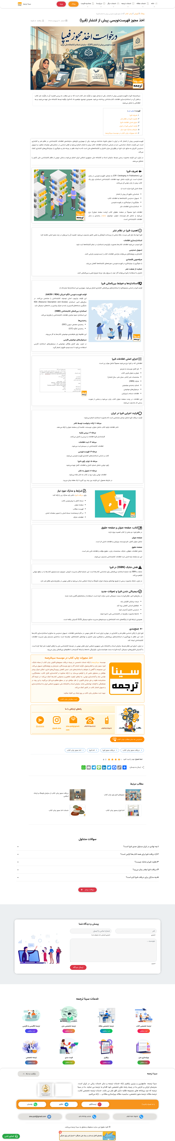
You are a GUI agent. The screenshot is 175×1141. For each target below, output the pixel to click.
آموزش (136, 13)
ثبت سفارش (143, 1031)
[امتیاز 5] (106, 759)
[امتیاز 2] (116, 759)
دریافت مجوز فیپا (108, 750)
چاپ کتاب (128, 13)
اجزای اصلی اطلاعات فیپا (128, 122)
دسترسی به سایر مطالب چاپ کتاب (129, 739)
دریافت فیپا (79, 495)
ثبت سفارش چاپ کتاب (68, 699)
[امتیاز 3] (112, 759)
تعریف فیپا (133, 115)
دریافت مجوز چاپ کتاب (131, 750)
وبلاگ (142, 13)
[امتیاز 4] (109, 759)
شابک (104, 215)
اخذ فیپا (91, 750)
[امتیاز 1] (119, 759)
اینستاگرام (92, 1104)
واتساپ (29, 1104)
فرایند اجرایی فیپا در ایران (128, 126)
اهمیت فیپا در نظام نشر (128, 118)
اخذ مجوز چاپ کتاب (74, 750)
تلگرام (61, 1104)
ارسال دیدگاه (78, 967)
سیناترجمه (95, 662)
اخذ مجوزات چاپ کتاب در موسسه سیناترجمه (121, 133)
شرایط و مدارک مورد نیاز (129, 129)
